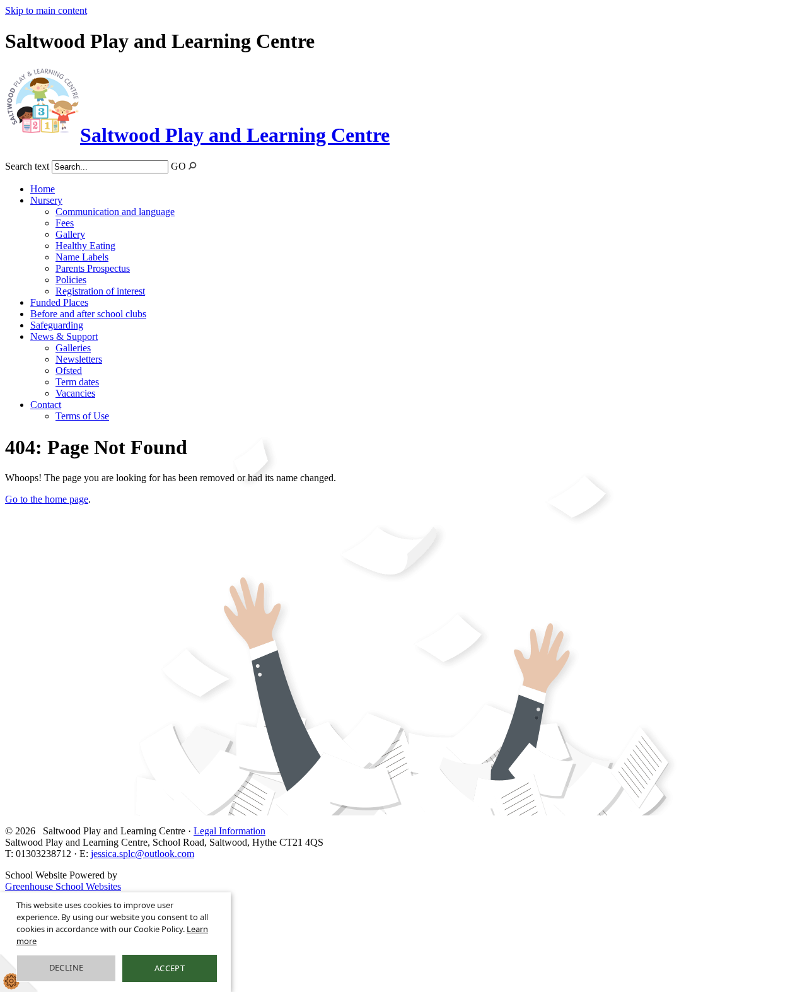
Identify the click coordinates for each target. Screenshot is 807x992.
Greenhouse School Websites (63, 886)
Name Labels (81, 257)
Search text (27, 166)
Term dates (77, 381)
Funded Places (59, 302)
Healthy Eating (85, 245)
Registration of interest (100, 291)
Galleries (73, 347)
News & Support (64, 336)
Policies (70, 279)
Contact (45, 404)
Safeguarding (56, 325)
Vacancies (75, 393)
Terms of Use (82, 416)
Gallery (70, 234)
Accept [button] (169, 968)
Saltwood (235, 135)
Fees (64, 223)
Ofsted (68, 370)
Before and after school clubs (88, 313)
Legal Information (229, 831)
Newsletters (78, 359)
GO (178, 166)
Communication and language (115, 211)
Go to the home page (46, 499)
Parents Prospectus (92, 268)
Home (42, 189)
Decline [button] (66, 967)
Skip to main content (46, 10)
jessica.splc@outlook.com (142, 853)
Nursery (46, 200)
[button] (193, 165)
